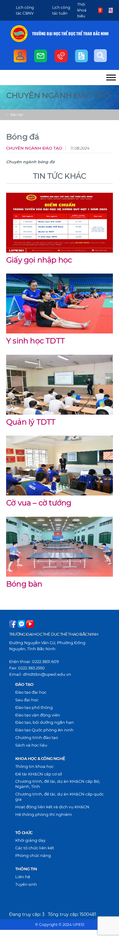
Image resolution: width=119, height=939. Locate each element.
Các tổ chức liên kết (34, 847)
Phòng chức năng (33, 855)
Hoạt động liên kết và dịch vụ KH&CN (52, 806)
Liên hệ (22, 876)
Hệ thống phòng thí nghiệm (43, 814)
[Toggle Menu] (111, 77)
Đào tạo (16, 114)
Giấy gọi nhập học (39, 259)
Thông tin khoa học (34, 766)
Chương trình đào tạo (36, 737)
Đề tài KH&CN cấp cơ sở (38, 774)
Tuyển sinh (26, 884)
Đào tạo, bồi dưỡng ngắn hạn (44, 722)
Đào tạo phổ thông (34, 707)
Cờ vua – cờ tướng (38, 502)
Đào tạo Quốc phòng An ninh (44, 729)
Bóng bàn (24, 584)
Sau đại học (26, 699)
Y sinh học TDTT (35, 340)
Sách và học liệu (31, 745)
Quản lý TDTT (30, 421)
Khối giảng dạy (30, 840)
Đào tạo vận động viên (37, 715)
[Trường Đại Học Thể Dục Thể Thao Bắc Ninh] (19, 33)
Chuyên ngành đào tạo (34, 148)
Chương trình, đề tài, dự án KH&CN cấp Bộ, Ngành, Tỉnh (57, 784)
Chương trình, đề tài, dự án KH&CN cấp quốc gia (59, 797)
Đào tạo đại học (30, 692)
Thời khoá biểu (81, 10)
